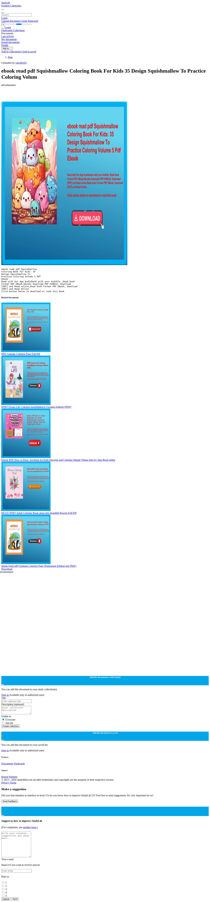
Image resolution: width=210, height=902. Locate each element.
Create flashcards (29, 21)
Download (6, 569)
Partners (13, 776)
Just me (9, 723)
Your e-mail (7, 859)
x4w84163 (21, 62)
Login (4, 18)
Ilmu (10, 57)
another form (30, 827)
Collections (19, 30)
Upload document (11, 21)
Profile (4, 45)
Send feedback (10, 801)
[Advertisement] (99, 94)
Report (4, 776)
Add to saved (29, 51)
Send (14, 899)
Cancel (6, 899)
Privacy (5, 782)
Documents (7, 763)
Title (3, 698)
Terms (13, 782)
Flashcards (7, 30)
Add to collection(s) (11, 51)
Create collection (11, 726)
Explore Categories (11, 5)
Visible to (6, 716)
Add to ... (7, 48)
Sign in (5, 695)
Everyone (10, 719)
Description (12, 704)
